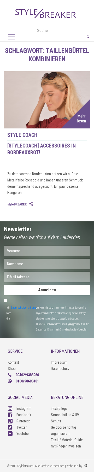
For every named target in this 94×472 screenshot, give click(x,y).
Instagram (23, 408)
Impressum (59, 362)
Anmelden (47, 289)
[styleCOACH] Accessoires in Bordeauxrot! (41, 149)
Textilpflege (59, 408)
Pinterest (23, 421)
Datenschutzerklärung (23, 307)
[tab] (31, 204)
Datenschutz (60, 369)
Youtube (22, 434)
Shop (12, 369)
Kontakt (13, 362)
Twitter (21, 427)
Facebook (23, 415)
